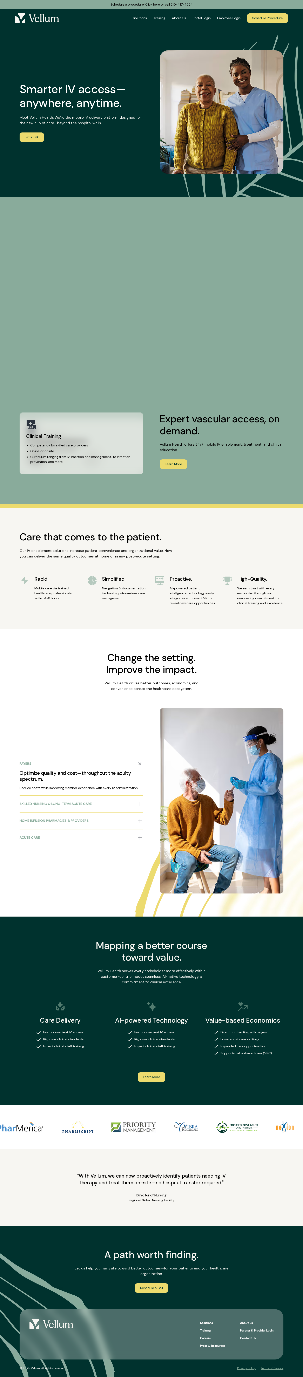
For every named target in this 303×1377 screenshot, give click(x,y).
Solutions (140, 18)
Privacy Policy (246, 1368)
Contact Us (248, 1338)
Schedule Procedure (267, 18)
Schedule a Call (151, 1288)
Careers (205, 1338)
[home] (37, 18)
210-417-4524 (182, 4)
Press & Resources (212, 1346)
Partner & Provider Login (257, 1330)
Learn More (173, 464)
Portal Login (202, 18)
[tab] (81, 775)
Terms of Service (272, 1368)
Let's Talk (32, 137)
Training (159, 18)
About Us (179, 18)
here (156, 4)
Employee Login (229, 18)
